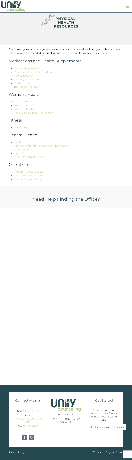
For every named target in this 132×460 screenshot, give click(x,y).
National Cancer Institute (28, 175)
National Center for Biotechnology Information (41, 146)
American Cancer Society (28, 171)
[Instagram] (31, 437)
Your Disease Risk (24, 149)
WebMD (18, 142)
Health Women (23, 101)
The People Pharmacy (27, 86)
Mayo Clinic (20, 153)
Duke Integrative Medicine (29, 157)
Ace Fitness (20, 127)
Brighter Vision (114, 452)
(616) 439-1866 (32, 411)
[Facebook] (24, 437)
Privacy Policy (17, 452)
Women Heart (22, 105)
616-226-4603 (30, 426)
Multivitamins (22, 83)
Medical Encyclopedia (26, 68)
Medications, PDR (24, 75)
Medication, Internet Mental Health (34, 72)
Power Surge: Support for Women (33, 112)
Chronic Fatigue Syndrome (30, 179)
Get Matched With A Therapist (107, 427)
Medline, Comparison (26, 79)
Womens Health (23, 109)
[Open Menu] (127, 6)
